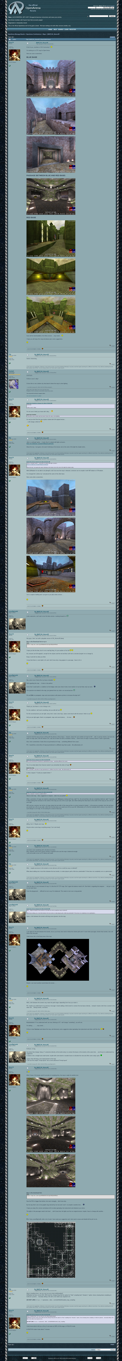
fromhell (11, 371)
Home (50, 29)
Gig (10, 354)
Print (112, 37)
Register (72, 29)
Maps (44, 34)
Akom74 (11, 42)
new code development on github (33, 395)
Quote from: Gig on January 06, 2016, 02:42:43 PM (38, 1314)
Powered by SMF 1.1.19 (53, 1358)
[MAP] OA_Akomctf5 (53, 34)
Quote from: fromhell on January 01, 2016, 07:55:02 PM (39, 403)
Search (60, 29)
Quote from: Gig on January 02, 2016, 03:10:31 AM (38, 461)
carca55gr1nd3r (13, 611)
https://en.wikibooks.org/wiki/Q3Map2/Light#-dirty (40, 443)
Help (55, 29)
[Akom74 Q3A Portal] (9, 66)
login (107, 5)
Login (66, 29)
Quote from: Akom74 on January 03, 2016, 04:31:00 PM (39, 792)
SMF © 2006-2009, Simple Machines (68, 1358)
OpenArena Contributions (33, 34)
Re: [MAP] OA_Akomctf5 (42, 354)
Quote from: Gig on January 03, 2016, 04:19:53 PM (38, 759)
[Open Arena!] (9, 392)
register (112, 5)
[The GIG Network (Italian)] (9, 363)
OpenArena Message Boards (16, 34)
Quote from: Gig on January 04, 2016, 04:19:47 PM (38, 908)
